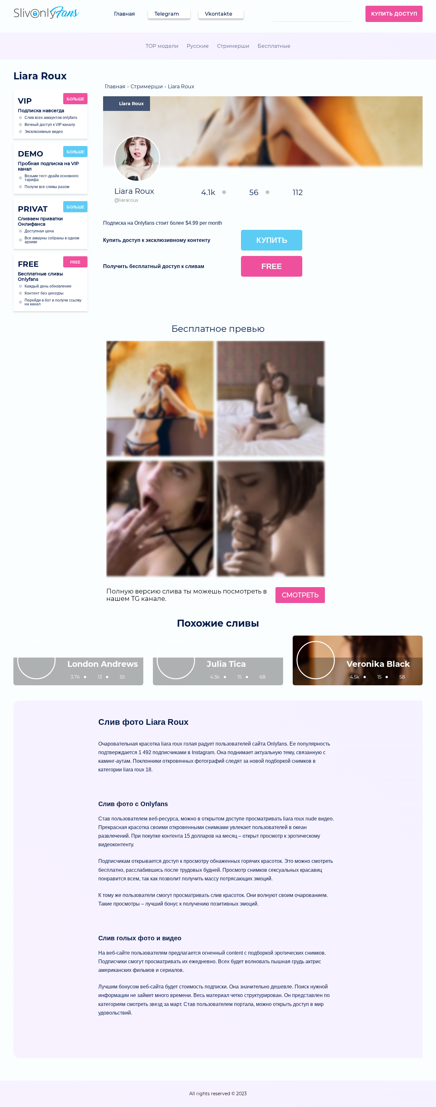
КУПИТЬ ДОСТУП (394, 14)
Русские (198, 46)
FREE (75, 262)
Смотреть (300, 595)
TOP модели (162, 46)
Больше (75, 99)
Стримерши (233, 46)
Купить (271, 240)
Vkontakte (218, 14)
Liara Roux (131, 103)
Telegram (166, 14)
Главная (124, 14)
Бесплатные (274, 46)
